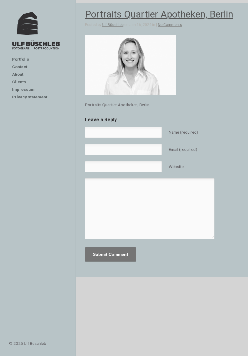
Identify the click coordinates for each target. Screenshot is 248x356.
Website (176, 166)
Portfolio (20, 59)
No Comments (170, 25)
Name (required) (183, 132)
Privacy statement (29, 96)
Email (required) (183, 149)
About (17, 74)
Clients (19, 81)
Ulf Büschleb (112, 25)
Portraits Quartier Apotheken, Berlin (159, 14)
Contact (19, 66)
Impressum (23, 89)
